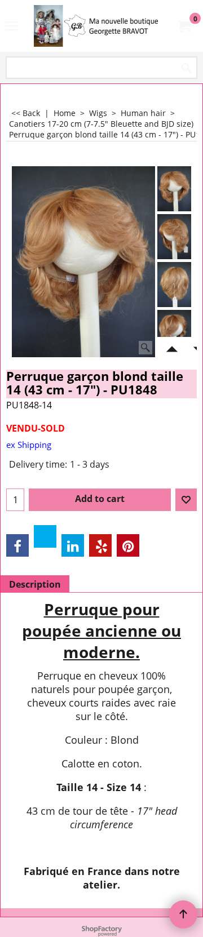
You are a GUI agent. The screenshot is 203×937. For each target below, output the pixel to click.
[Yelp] (100, 545)
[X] (45, 536)
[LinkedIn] (72, 545)
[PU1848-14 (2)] (174, 236)
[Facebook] (17, 545)
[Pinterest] (128, 545)
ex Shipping (28, 444)
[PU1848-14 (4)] (174, 332)
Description (35, 584)
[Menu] (11, 27)
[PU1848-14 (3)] (174, 284)
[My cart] (183, 26)
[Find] (187, 68)
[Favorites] (186, 499)
